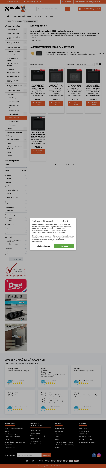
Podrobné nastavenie (42, 246)
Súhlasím (64, 246)
